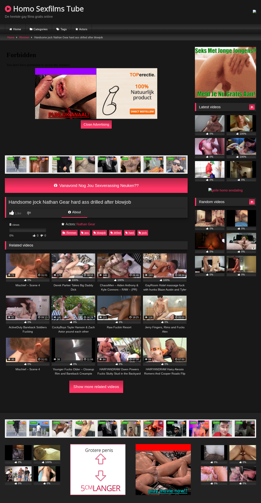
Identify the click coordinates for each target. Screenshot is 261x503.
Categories (40, 29)
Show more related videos (96, 387)
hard (131, 232)
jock (144, 232)
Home (17, 29)
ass (86, 232)
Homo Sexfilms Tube (47, 9)
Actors (83, 29)
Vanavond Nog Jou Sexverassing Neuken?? (98, 185)
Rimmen (24, 37)
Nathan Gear (85, 224)
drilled (117, 232)
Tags (64, 29)
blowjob (101, 232)
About (76, 212)
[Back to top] (248, 491)
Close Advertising (96, 124)
